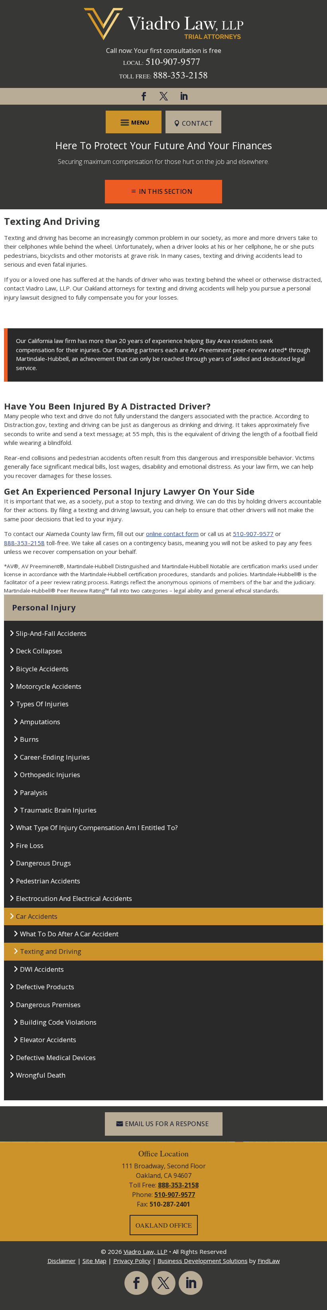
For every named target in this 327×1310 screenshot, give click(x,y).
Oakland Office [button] (164, 1225)
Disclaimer (61, 1261)
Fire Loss (29, 845)
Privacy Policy (132, 1261)
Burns (29, 739)
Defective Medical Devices (56, 1057)
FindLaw (269, 1261)
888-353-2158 (180, 74)
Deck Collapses (39, 650)
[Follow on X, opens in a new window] (163, 96)
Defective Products (45, 986)
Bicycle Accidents (42, 668)
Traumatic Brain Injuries (58, 810)
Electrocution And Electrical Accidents (74, 898)
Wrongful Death (40, 1075)
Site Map (94, 1261)
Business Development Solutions (203, 1261)
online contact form (172, 534)
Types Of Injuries (42, 703)
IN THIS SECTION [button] (165, 191)
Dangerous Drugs (43, 862)
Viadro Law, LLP (145, 1251)
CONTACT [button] (197, 123)
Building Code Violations (58, 1022)
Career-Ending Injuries (55, 757)
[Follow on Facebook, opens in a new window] (143, 96)
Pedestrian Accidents (48, 880)
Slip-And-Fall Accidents (51, 633)
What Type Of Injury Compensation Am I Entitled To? (97, 827)
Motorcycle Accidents (48, 686)
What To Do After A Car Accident (69, 933)
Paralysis (33, 792)
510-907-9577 (173, 61)
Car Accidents (36, 916)
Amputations (40, 721)
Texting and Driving (50, 951)
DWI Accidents (42, 969)
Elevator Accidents (48, 1039)
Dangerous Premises (48, 1004)
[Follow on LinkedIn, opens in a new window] (183, 96)
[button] (133, 122)
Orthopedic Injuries (50, 774)
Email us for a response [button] (167, 1123)
